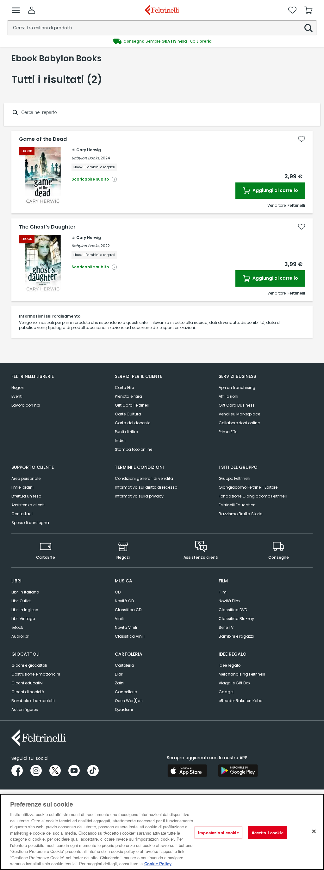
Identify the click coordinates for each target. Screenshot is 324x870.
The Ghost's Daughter (47, 226)
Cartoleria (124, 665)
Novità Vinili (126, 627)
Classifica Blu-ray (236, 618)
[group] (162, 41)
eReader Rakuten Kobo (240, 700)
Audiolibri (20, 636)
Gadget (226, 691)
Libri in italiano (25, 592)
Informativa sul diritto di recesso (146, 487)
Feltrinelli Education (237, 505)
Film (223, 592)
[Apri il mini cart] (308, 10)
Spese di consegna (30, 522)
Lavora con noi (25, 405)
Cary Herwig (88, 149)
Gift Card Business (237, 405)
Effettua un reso (26, 496)
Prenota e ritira (128, 396)
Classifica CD (128, 609)
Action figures (24, 709)
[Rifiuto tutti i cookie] (314, 831)
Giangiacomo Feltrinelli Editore (248, 487)
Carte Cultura (128, 414)
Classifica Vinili (130, 636)
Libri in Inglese (24, 609)
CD (118, 592)
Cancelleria (126, 691)
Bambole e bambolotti (33, 700)
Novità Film (229, 601)
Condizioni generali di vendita (144, 478)
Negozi (17, 387)
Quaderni (124, 709)
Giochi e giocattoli (29, 665)
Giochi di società (27, 691)
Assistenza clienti (28, 505)
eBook (17, 627)
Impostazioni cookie (218, 832)
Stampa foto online (133, 449)
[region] (162, 832)
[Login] (31, 10)
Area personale (25, 478)
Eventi (16, 396)
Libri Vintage (23, 618)
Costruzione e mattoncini (35, 674)
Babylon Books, (86, 158)
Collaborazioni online (239, 423)
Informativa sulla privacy (139, 496)
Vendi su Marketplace (239, 414)
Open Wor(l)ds (129, 700)
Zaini (119, 683)
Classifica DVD (233, 609)
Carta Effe (124, 387)
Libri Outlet (21, 601)
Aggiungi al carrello (275, 190)
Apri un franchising (237, 387)
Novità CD (124, 601)
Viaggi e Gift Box (234, 683)
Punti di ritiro (126, 431)
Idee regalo (229, 665)
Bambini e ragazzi (236, 636)
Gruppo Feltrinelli (234, 478)
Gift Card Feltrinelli (132, 405)
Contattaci (22, 513)
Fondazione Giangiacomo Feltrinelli (253, 496)
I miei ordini (22, 487)
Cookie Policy (157, 864)
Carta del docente (132, 423)
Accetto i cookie (268, 832)
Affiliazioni (228, 396)
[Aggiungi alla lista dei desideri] (301, 139)
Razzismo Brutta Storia (241, 513)
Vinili (119, 618)
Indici (120, 440)
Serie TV (226, 627)
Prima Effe (228, 431)
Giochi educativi (27, 683)
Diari (119, 674)
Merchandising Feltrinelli (242, 674)
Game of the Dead (43, 139)
